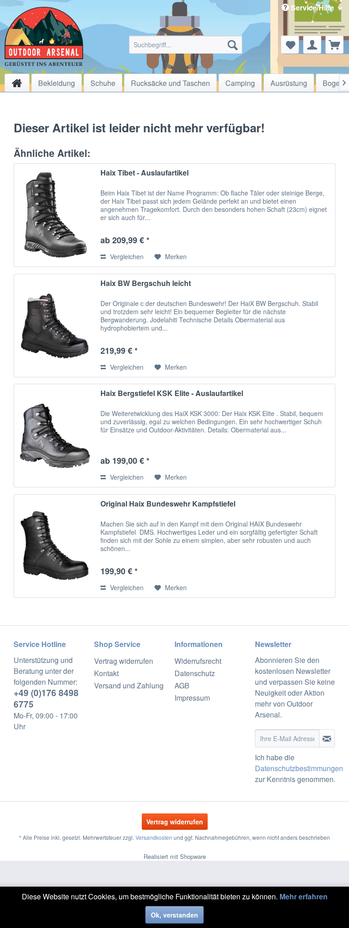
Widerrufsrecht (197, 661)
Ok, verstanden (174, 914)
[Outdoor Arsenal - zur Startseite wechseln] (44, 36)
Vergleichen (126, 256)
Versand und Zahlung (129, 685)
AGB (181, 685)
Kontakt (106, 673)
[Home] (17, 83)
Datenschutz (194, 673)
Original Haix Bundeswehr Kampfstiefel (167, 504)
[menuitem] (186, 44)
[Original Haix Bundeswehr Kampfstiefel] (55, 546)
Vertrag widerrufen (123, 661)
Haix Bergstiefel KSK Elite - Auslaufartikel (171, 393)
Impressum (192, 697)
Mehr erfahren (303, 896)
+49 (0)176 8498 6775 (46, 698)
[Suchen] (232, 44)
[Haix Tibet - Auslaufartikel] (55, 215)
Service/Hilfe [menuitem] (312, 7)
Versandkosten (153, 837)
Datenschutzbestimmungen (299, 768)
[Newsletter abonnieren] (327, 738)
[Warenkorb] (334, 44)
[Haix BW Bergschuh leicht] (55, 325)
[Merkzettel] (290, 44)
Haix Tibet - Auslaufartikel (144, 173)
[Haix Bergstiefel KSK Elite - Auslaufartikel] (55, 435)
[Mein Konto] (312, 44)
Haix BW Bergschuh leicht (145, 283)
